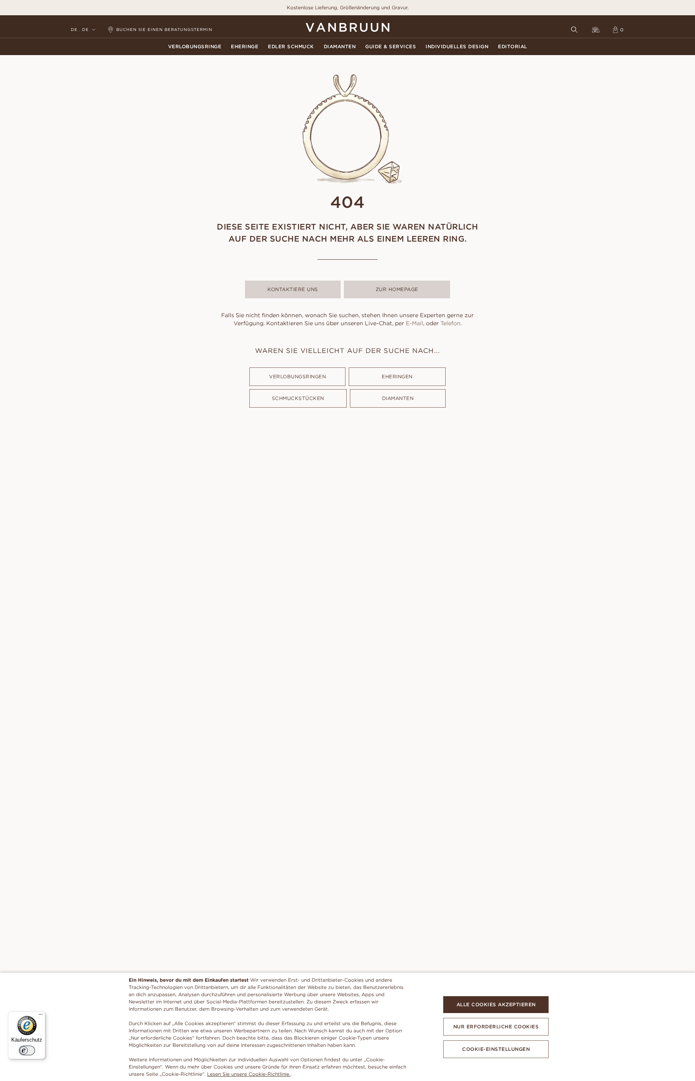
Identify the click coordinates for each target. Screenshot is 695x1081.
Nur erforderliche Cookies (496, 1027)
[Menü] (40, 1016)
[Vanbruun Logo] (347, 27)
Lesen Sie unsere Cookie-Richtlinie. (248, 1074)
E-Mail (414, 323)
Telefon (450, 323)
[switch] (27, 1050)
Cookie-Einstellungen (496, 1049)
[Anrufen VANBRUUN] (596, 29)
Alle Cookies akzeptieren (496, 1004)
